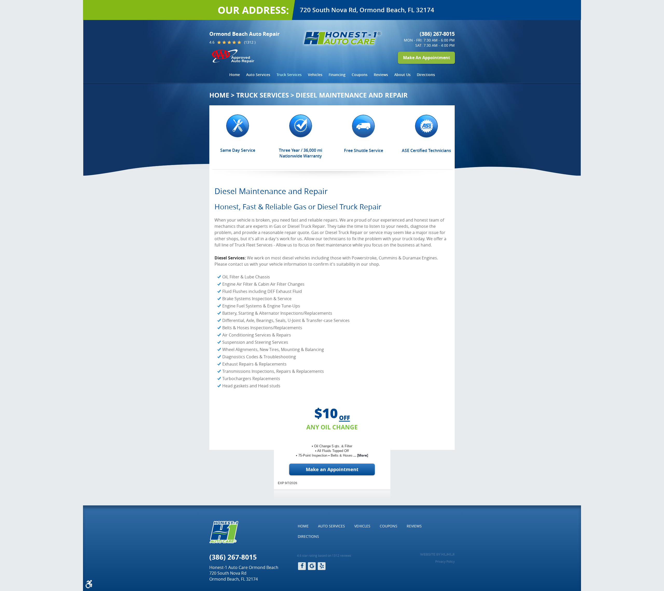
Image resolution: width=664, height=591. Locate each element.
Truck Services (289, 74)
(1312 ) (249, 42)
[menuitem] (234, 75)
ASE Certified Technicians (426, 150)
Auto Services (258, 74)
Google (312, 566)
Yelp (322, 566)
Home (234, 74)
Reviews (381, 74)
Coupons (360, 74)
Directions (426, 74)
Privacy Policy (445, 561)
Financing (337, 74)
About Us (402, 74)
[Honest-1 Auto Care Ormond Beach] (342, 38)
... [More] (360, 455)
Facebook (302, 566)
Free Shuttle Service (363, 150)
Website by (437, 554)
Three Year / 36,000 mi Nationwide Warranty (300, 153)
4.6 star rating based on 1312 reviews (324, 555)
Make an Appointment (332, 469)
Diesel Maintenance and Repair (352, 95)
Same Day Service (237, 150)
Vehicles (315, 74)
